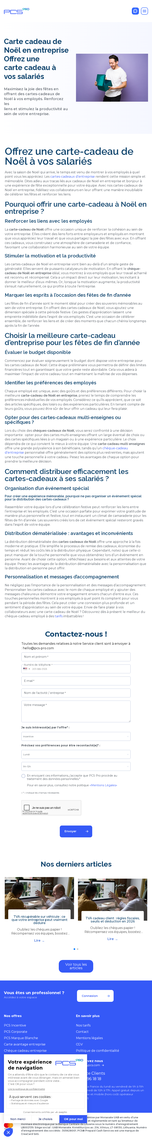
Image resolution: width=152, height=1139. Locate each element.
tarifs (59, 616)
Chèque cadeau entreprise (25, 1051)
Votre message (35, 705)
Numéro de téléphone (38, 665)
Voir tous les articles (76, 966)
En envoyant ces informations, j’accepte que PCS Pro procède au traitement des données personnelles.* (72, 777)
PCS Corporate (15, 1032)
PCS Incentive (15, 1025)
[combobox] (26, 669)
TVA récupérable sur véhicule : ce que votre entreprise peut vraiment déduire (39, 920)
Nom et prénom (36, 656)
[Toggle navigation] (144, 11)
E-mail (29, 680)
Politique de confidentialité (97, 1051)
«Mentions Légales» (103, 785)
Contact (82, 1032)
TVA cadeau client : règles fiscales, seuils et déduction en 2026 (113, 920)
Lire (37, 940)
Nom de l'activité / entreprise (45, 692)
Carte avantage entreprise (25, 1044)
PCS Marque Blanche (21, 1038)
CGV (79, 1044)
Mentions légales (89, 1038)
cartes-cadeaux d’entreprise (72, 176)
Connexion (90, 996)
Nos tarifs (83, 1025)
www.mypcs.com (88, 1065)
